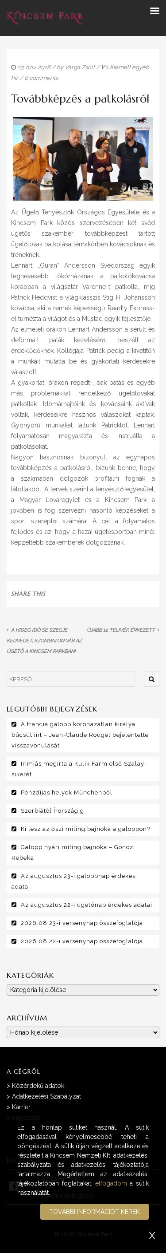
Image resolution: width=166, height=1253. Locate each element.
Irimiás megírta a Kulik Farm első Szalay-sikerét (79, 769)
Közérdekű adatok (38, 1085)
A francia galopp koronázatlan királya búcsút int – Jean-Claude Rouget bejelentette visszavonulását (80, 735)
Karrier (21, 1107)
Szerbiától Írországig (52, 810)
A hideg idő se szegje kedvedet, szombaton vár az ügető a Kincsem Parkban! (44, 640)
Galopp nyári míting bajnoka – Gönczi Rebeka (73, 852)
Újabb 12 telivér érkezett (121, 630)
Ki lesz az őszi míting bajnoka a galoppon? (85, 829)
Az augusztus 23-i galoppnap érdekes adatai (73, 881)
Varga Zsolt (80, 67)
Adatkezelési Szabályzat (46, 1096)
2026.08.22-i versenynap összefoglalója (82, 941)
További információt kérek (94, 1211)
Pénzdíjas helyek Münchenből (66, 792)
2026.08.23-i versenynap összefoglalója (82, 923)
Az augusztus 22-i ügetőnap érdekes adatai (86, 904)
